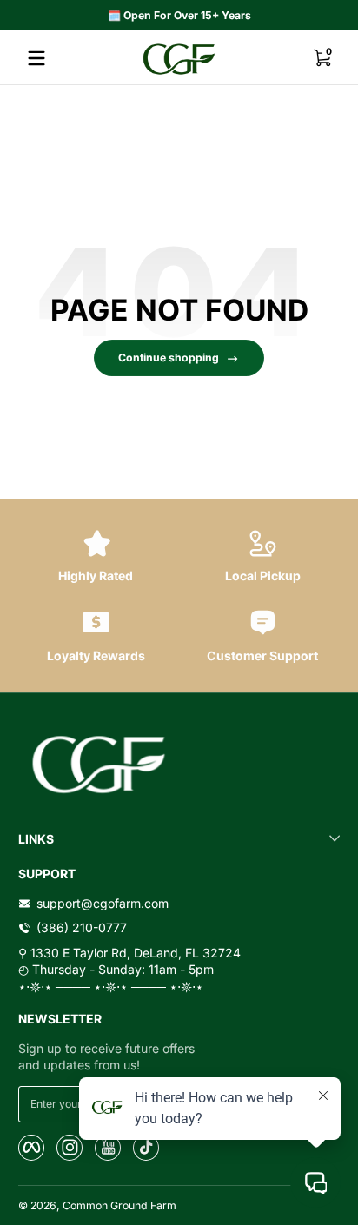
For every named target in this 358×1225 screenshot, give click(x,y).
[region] (179, 15)
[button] (321, 58)
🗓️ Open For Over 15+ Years (179, 15)
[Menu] (36, 58)
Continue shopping (168, 357)
